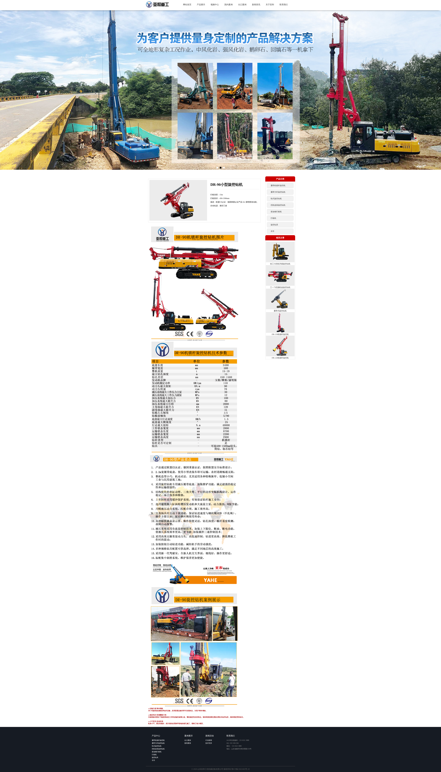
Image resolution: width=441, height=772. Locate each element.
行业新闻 (208, 740)
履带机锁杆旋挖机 (158, 740)
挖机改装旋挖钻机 (158, 749)
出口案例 (187, 740)
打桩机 (154, 754)
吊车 (153, 760)
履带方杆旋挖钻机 (158, 743)
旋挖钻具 (155, 757)
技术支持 (208, 743)
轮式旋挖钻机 (156, 746)
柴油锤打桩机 (156, 752)
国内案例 (187, 743)
